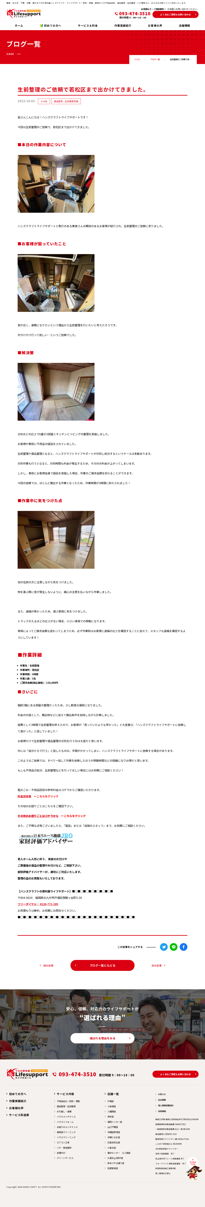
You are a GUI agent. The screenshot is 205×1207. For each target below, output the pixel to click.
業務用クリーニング (66, 1132)
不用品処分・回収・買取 (68, 1101)
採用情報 (162, 1111)
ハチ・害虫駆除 (64, 1147)
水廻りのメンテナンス (67, 1127)
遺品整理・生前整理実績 (66, 101)
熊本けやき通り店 (115, 1163)
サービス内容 (65, 1094)
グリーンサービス (65, 1158)
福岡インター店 (114, 1121)
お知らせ (162, 1094)
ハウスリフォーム (65, 1121)
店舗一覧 (113, 1094)
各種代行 (61, 1152)
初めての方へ (17, 1094)
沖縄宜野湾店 (113, 1132)
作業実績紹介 (17, 1101)
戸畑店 (110, 1101)
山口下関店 (112, 1127)
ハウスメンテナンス (66, 1116)
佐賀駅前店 (112, 1168)
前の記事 (48, 965)
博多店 (110, 1116)
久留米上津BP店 (115, 1158)
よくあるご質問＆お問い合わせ (175, 14)
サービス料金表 (19, 1115)
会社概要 (162, 1099)
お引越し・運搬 (64, 1111)
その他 (44, 101)
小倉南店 (111, 1106)
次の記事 (157, 965)
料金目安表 (24, 796)
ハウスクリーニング (66, 1137)
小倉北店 (111, 1147)
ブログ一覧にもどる (102, 965)
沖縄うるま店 (113, 1137)
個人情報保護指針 (165, 1105)
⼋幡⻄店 (111, 1111)
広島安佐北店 (113, 1142)
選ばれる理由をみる (102, 1038)
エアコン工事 (63, 1142)
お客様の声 (16, 1108)
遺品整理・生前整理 (66, 1106)
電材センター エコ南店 (118, 1152)
